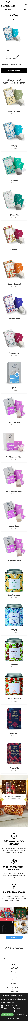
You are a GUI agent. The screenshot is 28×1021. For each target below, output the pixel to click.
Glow (14, 388)
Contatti (14, 976)
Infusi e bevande (11, 18)
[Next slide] (25, 799)
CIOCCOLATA (14, 991)
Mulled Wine (14, 733)
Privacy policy (14, 978)
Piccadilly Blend (14, 319)
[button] (14, 1018)
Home (3, 18)
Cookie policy (14, 980)
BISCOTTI (14, 989)
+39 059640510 (16, 956)
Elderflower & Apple (14, 560)
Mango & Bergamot (14, 284)
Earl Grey (14, 146)
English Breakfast (14, 111)
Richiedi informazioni (14, 70)
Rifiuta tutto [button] (20, 1014)
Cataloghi (14, 972)
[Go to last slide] (2, 799)
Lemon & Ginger (14, 526)
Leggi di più (11, 1002)
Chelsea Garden (14, 353)
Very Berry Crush (14, 422)
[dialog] (14, 1007)
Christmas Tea (14, 768)
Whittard (19, 18)
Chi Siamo (14, 974)
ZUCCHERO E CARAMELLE (14, 987)
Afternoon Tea (14, 215)
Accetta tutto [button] (7, 1014)
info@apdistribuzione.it (17, 958)
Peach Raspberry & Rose (14, 457)
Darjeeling (14, 180)
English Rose (14, 249)
